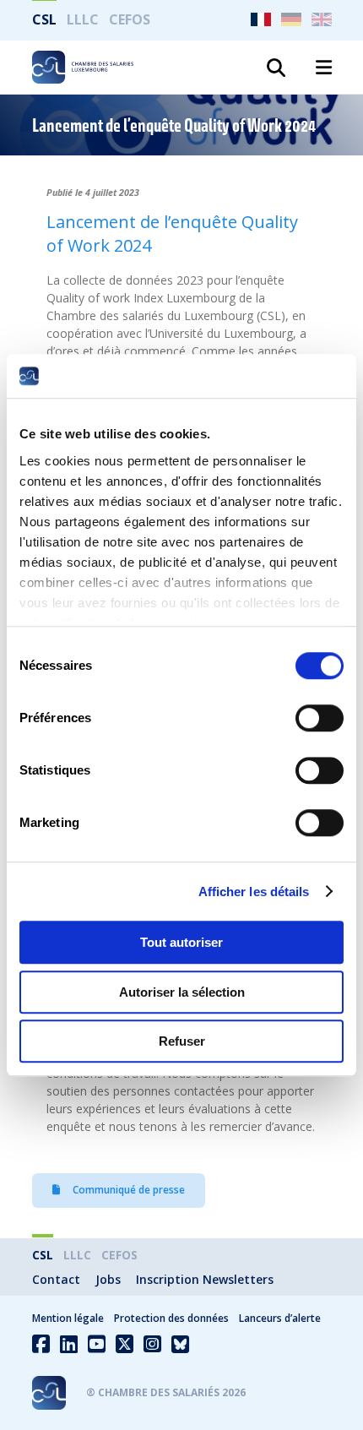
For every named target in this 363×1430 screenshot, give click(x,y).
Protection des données (171, 1318)
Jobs (108, 1279)
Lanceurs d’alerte (280, 1318)
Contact (56, 1279)
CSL (44, 19)
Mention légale (68, 1318)
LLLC (83, 19)
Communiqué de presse (127, 1190)
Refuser (182, 1041)
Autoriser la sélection (182, 992)
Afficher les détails (254, 891)
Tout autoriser (181, 942)
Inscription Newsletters (205, 1279)
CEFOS (129, 19)
